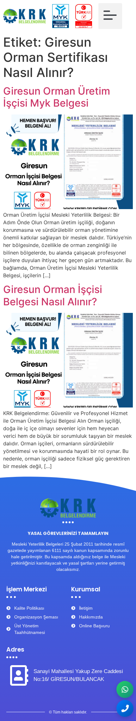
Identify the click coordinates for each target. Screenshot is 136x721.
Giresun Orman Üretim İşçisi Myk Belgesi (56, 97)
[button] (110, 16)
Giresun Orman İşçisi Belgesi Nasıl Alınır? (52, 295)
